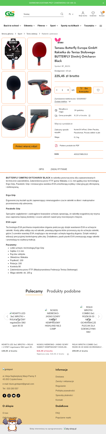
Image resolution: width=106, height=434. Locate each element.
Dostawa (60, 377)
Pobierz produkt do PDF (69, 145)
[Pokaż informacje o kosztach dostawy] (89, 115)
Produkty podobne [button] (64, 291)
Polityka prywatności (65, 391)
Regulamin (61, 386)
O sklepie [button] (8, 406)
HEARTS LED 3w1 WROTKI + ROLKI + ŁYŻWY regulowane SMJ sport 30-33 (17, 345)
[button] (100, 26)
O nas (5, 413)
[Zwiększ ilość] (68, 90)
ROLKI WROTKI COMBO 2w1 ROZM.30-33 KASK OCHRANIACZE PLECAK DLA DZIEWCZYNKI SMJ (87, 345)
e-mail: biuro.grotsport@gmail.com (18, 384)
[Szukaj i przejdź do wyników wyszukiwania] (62, 14)
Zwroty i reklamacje (65, 381)
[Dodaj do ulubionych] (98, 90)
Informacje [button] (62, 370)
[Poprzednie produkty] (7, 316)
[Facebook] (4, 395)
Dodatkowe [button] (62, 406)
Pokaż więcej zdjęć (26, 146)
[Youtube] (14, 395)
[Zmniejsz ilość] (57, 90)
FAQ (58, 413)
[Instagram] (9, 395)
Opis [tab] (41, 169)
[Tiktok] (18, 395)
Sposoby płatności (64, 395)
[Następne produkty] (98, 316)
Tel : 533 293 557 (10, 388)
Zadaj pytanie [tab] (59, 169)
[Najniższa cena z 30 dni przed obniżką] (68, 354)
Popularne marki (63, 418)
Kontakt (59, 400)
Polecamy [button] (34, 291)
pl (70, 14)
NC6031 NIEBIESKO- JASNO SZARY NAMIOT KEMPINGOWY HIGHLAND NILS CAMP (52, 345)
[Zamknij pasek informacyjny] (103, 3)
